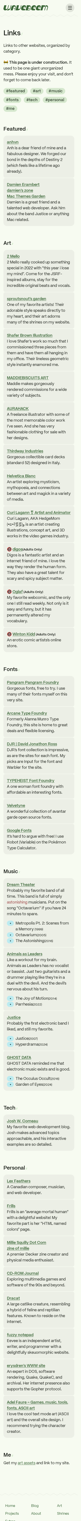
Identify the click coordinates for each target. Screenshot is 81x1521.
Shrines (63, 1513)
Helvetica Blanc (21, 475)
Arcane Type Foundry (27, 713)
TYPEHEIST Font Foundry (30, 780)
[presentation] (25, 7)
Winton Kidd (24, 634)
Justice (14, 1017)
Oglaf (18, 591)
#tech (32, 99)
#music (56, 90)
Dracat (13, 1298)
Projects (12, 1513)
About (36, 1513)
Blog (35, 1505)
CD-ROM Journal (23, 1273)
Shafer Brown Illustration (29, 335)
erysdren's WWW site (26, 1365)
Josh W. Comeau (22, 1120)
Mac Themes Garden (26, 196)
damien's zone (20, 190)
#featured (15, 90)
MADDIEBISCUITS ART (28, 377)
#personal (54, 99)
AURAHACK (18, 408)
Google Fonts (19, 830)
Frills (11, 1205)
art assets (26, 1462)
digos (17, 549)
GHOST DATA (19, 1057)
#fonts (12, 99)
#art (37, 90)
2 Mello (13, 256)
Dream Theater (21, 884)
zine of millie (18, 1248)
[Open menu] (70, 7)
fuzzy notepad (20, 1334)
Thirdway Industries (25, 450)
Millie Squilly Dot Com (26, 1242)
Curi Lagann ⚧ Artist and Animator (39, 512)
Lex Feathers (18, 1180)
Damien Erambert (23, 184)
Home (10, 1505)
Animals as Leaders (24, 953)
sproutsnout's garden (26, 298)
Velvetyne (16, 805)
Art (59, 1505)
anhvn (13, 142)
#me (10, 108)
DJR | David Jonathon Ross (32, 743)
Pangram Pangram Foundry (33, 682)
